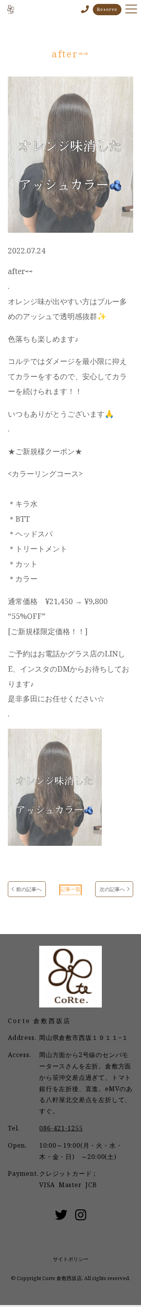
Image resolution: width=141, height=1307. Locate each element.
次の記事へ (112, 889)
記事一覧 (70, 889)
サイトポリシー (71, 1258)
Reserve (107, 9)
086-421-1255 (61, 1128)
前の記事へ (29, 889)
